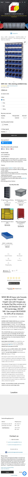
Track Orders (8, 260)
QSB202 (11, 168)
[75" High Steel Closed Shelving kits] (7, 192)
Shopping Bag (8, 265)
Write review (9, 85)
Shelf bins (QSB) (20, 37)
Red (4, 106)
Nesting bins (12, 37)
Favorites (20, 260)
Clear (4, 103)
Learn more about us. (5, 468)
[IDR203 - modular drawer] (7, 235)
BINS (6, 37)
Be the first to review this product (14, 280)
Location (7, 2)
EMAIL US (10, 344)
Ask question (15, 85)
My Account (19, 255)
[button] (5, 124)
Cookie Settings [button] (14, 475)
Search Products (8, 255)
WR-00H (24, 178)
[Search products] (25, 42)
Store (2, 37)
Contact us (14, 2)
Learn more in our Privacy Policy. (7, 467)
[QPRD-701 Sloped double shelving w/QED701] (21, 214)
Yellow (4, 109)
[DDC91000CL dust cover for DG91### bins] (21, 192)
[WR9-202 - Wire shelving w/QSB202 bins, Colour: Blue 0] (14, 61)
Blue (4, 99)
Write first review (14, 283)
